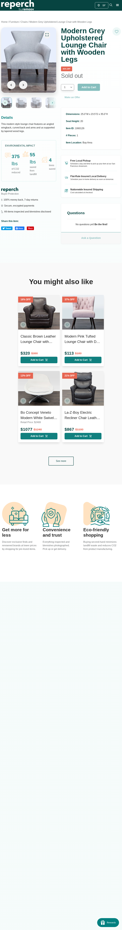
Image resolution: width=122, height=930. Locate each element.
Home (4, 22)
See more (61, 461)
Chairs (24, 22)
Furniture (14, 22)
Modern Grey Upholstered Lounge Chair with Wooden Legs (60, 22)
